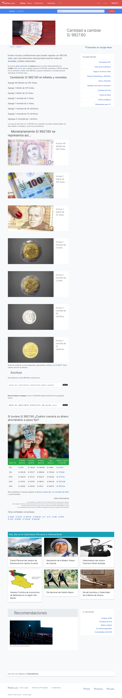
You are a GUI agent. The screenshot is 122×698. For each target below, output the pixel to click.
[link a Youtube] (110, 689)
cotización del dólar (61, 492)
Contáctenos (56, 688)
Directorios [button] (38, 3)
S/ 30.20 (19, 517)
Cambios (12, 11)
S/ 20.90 (11, 517)
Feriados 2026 (106, 618)
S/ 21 (49, 517)
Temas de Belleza (104, 100)
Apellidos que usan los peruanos (99, 86)
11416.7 (61, 467)
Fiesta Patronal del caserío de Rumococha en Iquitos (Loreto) (24, 561)
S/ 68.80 (18, 519)
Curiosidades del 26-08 (103, 632)
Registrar (114, 3)
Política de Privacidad (40, 688)
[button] (59, 3)
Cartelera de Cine (104, 90)
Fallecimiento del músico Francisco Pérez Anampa (94, 561)
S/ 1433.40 (27, 517)
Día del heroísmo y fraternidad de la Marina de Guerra (96, 593)
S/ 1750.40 (26, 519)
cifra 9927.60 (24, 378)
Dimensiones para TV (103, 104)
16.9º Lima (102, 3)
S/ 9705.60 (37, 517)
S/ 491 (54, 517)
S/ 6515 (61, 517)
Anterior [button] (12, 46)
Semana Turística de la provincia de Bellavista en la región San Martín (24, 595)
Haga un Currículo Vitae (102, 71)
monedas (12, 61)
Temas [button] (29, 3)
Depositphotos (33, 674)
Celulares (111, 11)
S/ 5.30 (10, 519)
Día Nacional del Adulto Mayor (60, 592)
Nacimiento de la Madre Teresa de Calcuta (60, 561)
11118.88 (61, 472)
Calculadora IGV (105, 62)
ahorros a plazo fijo (44, 492)
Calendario (51, 3)
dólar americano (21, 66)
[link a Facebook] (98, 689)
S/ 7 (44, 517)
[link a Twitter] (87, 689)
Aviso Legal (24, 688)
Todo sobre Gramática (102, 67)
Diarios (22, 3)
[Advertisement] (97, 651)
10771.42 (62, 477)
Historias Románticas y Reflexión (99, 76)
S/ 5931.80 (36, 519)
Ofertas (24, 367)
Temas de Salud (105, 95)
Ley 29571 (38, 507)
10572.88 (62, 481)
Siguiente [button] (19, 46)
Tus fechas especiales (104, 628)
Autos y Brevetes (104, 81)
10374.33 (62, 486)
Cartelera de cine (105, 622)
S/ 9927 (58, 365)
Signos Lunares (106, 625)
